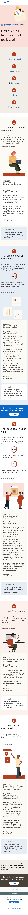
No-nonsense (15, 107)
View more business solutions (14, 889)
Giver (15, 95)
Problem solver (14, 71)
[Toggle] (26, 893)
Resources (15, 24)
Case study (15, 83)
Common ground (15, 59)
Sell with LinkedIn (6, 24)
